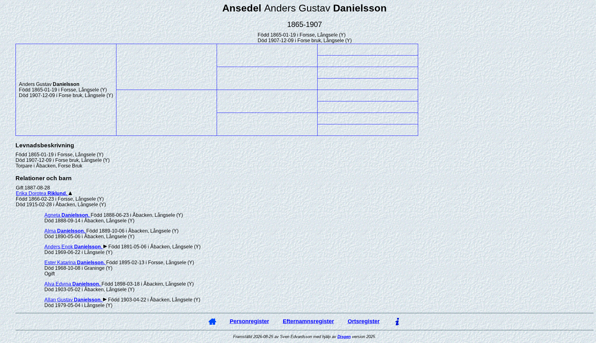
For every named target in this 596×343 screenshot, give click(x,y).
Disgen (344, 336)
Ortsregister (364, 321)
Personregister (249, 321)
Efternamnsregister (308, 321)
